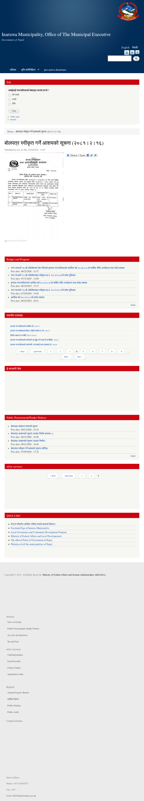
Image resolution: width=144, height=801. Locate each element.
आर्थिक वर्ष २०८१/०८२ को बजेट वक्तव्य (27, 297)
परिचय (13, 69)
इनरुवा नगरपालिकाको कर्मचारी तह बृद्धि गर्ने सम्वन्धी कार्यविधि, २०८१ (34, 339)
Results (13, 119)
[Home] (128, 10)
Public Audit (13, 711)
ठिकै (14, 103)
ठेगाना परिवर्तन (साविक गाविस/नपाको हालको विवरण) (33, 524)
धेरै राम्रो (15, 94)
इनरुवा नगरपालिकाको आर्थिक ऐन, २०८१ (24, 326)
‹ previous (37, 351)
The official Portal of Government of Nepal (31, 540)
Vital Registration (15, 654)
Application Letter (15, 674)
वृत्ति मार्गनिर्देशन (27, 70)
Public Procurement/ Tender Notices (23, 628)
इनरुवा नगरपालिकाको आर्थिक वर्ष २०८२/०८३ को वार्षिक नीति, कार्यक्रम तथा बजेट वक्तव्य (49, 282)
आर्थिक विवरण (13, 698)
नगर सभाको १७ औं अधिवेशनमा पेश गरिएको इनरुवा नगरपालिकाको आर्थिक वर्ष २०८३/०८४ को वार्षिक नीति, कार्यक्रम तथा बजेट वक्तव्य (67, 268)
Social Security (14, 661)
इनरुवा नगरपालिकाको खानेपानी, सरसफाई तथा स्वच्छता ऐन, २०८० (33, 344)
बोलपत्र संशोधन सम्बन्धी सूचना (24, 426)
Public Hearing (14, 705)
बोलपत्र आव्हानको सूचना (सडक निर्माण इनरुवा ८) (32, 433)
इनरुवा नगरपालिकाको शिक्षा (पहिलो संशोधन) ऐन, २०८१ (30, 330)
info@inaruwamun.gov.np (24, 795)
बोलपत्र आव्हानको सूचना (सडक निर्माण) (28, 440)
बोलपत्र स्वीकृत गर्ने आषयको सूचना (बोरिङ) (29, 448)
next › (66, 356)
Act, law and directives (17, 635)
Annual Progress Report (18, 692)
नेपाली (135, 47)
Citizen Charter (14, 667)
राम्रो (14, 99)
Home (10, 131)
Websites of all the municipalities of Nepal (31, 544)
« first (21, 351)
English (125, 47)
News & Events (14, 621)
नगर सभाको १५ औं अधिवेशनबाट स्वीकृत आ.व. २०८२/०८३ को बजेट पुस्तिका (43, 275)
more (133, 304)
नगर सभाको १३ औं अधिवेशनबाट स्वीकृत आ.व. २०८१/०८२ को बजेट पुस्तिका (43, 290)
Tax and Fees (13, 641)
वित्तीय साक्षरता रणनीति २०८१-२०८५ (23, 335)
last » (79, 356)
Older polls (15, 116)
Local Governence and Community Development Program (39, 532)
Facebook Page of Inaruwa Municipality (30, 528)
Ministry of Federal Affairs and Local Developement (36, 536)
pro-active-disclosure (55, 69)
